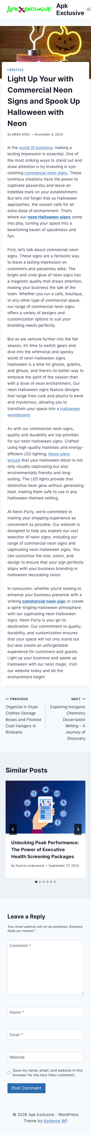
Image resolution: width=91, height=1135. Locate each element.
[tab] (36, 882)
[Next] (78, 829)
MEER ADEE (21, 134)
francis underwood (30, 865)
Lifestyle (15, 69)
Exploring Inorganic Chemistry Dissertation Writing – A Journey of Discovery (67, 719)
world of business (35, 147)
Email (16, 1034)
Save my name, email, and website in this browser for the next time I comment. (48, 1072)
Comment (20, 945)
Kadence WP (56, 1121)
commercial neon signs (45, 173)
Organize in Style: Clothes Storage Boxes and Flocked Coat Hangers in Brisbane (23, 715)
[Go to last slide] (13, 829)
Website (17, 1057)
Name (17, 1012)
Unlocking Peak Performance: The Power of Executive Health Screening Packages (45, 849)
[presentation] (45, 807)
